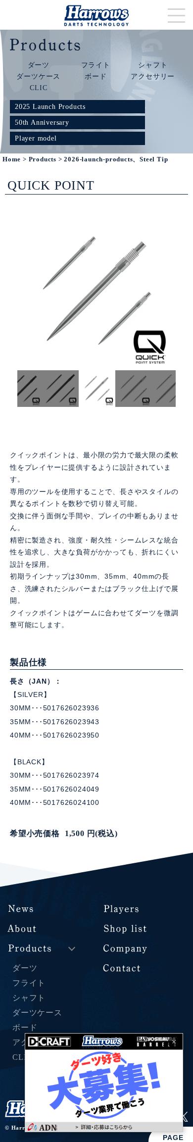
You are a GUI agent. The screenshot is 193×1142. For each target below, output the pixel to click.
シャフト (152, 65)
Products (42, 159)
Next (183, 389)
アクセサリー (153, 76)
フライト (95, 65)
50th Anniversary (42, 122)
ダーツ (38, 65)
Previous (10, 389)
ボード (95, 76)
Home (11, 159)
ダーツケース (38, 76)
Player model (36, 138)
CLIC (38, 88)
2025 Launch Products (50, 106)
